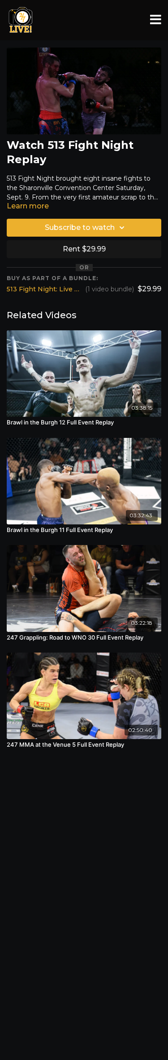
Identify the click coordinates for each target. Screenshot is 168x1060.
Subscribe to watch (80, 227)
